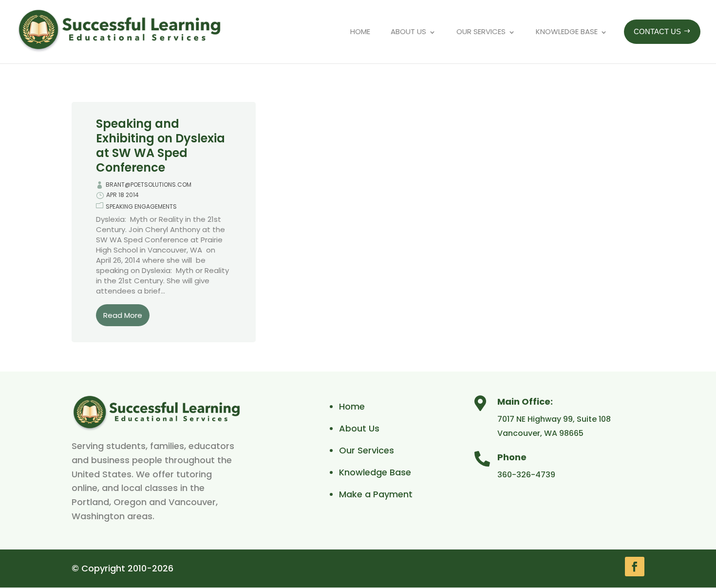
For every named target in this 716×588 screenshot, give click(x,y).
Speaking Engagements (141, 206)
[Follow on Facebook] (634, 566)
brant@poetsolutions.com (148, 185)
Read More (122, 315)
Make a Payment (376, 494)
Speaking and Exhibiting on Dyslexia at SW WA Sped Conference (160, 146)
